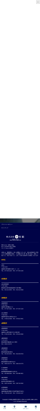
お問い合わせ (25, 408)
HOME (4, 408)
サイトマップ (4, 228)
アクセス (14, 408)
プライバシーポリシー (7, 224)
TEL (36, 408)
